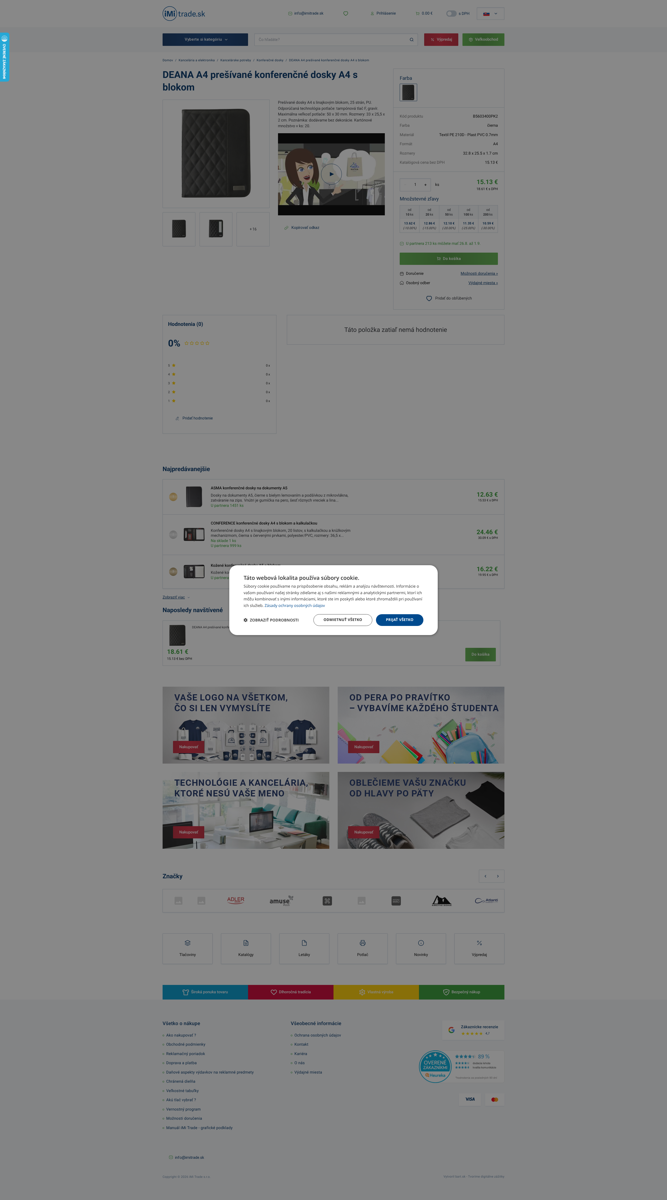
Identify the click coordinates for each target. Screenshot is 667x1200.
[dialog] (333, 600)
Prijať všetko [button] (399, 619)
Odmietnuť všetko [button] (343, 619)
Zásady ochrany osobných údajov (295, 605)
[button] (271, 620)
